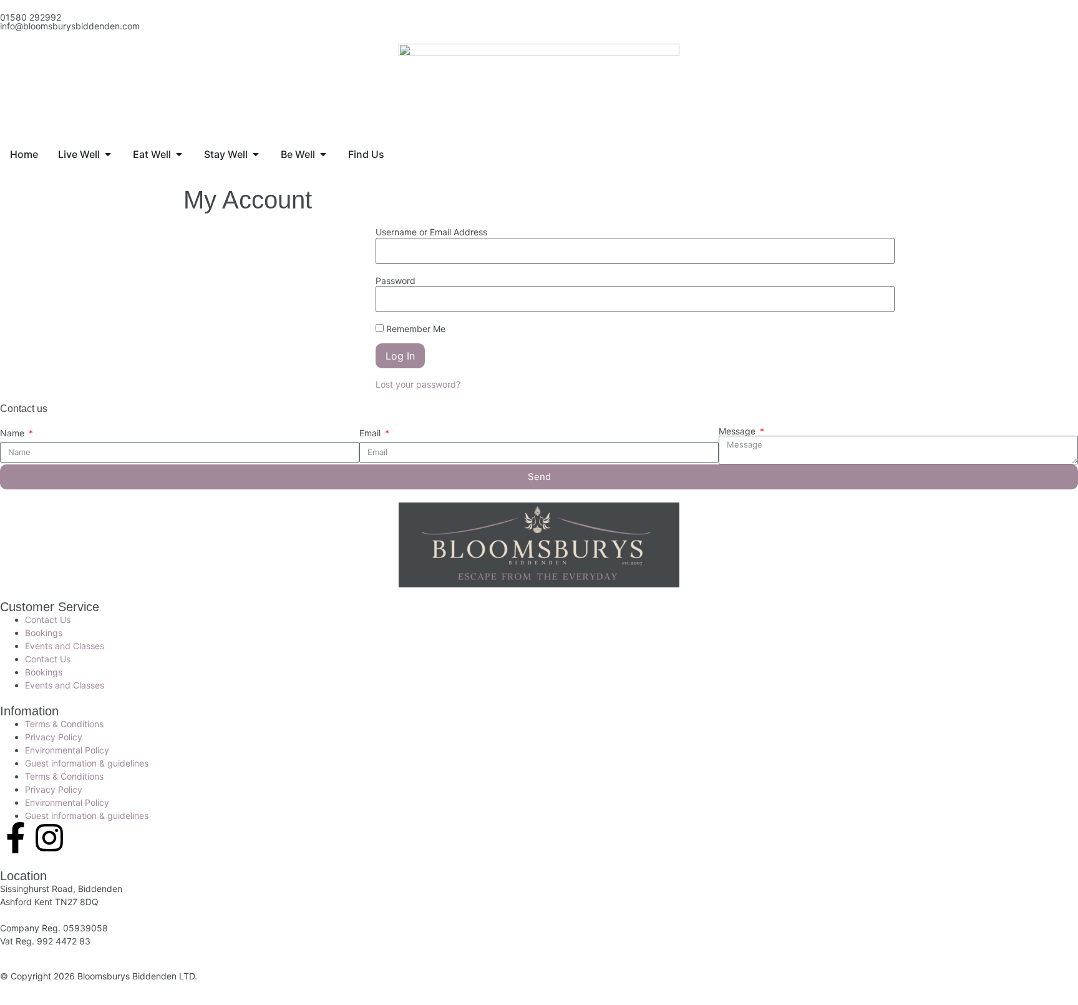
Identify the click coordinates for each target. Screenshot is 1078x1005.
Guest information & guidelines (86, 763)
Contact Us (47, 619)
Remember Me (414, 328)
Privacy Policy (53, 737)
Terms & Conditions (64, 723)
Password (395, 281)
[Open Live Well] (108, 154)
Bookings (43, 632)
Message (738, 431)
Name (13, 433)
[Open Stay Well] (256, 154)
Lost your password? (418, 384)
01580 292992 (30, 17)
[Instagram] (49, 837)
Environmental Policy (67, 750)
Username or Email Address (431, 232)
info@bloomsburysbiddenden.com (70, 26)
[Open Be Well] (323, 154)
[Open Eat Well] (179, 154)
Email (371, 433)
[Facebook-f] (15, 837)
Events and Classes (64, 645)
